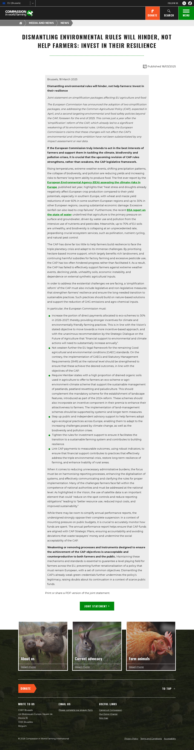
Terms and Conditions (151, 738)
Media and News (41, 23)
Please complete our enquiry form (76, 710)
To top (167, 688)
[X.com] (184, 3)
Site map (103, 718)
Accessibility (170, 738)
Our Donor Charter (108, 714)
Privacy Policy (131, 738)
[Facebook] (190, 3)
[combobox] (7, 3)
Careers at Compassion (110, 710)
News (65, 23)
